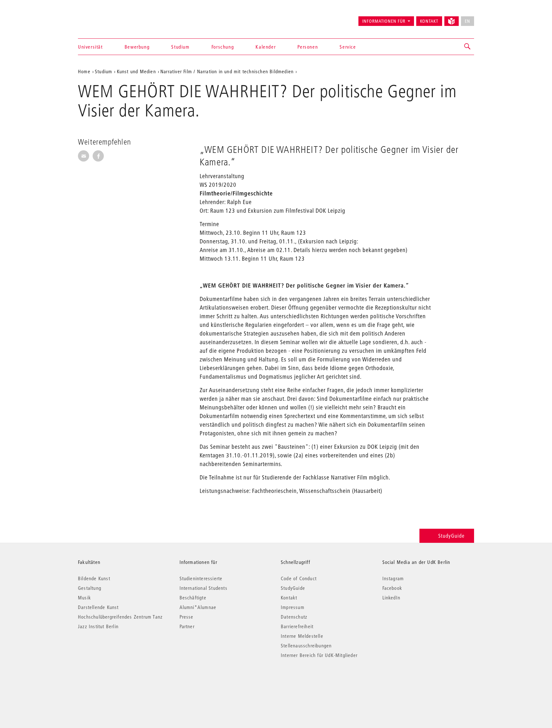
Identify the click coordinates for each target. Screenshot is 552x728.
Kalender (266, 47)
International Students (203, 588)
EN (467, 21)
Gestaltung (89, 588)
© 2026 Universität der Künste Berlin (111, 682)
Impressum (292, 607)
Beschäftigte (193, 597)
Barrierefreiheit (297, 626)
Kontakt (429, 21)
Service (348, 47)
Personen (307, 47)
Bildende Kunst (94, 578)
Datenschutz (294, 616)
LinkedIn (391, 597)
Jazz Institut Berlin (98, 626)
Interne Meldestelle (302, 636)
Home (84, 71)
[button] (467, 47)
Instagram (393, 578)
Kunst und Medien (136, 71)
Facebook (392, 588)
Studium (180, 47)
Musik (84, 597)
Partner (187, 626)
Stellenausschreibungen (306, 645)
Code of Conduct (299, 578)
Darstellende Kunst (98, 607)
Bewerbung (137, 47)
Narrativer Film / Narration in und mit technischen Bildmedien (227, 71)
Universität (90, 47)
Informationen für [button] (383, 21)
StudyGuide (451, 535)
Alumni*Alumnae (198, 607)
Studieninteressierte (201, 578)
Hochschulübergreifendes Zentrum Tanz (120, 616)
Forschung (222, 47)
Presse (187, 616)
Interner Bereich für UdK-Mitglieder (319, 655)
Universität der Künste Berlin (103, 18)
